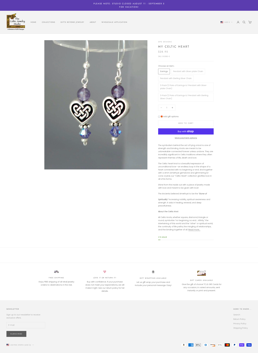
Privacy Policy (239, 323)
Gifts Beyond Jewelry (72, 22)
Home (34, 22)
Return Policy (239, 319)
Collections (48, 22)
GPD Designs (165, 42)
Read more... (194, 229)
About (93, 22)
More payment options (186, 138)
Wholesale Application (114, 22)
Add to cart (186, 123)
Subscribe (16, 334)
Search (236, 314)
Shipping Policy (240, 328)
